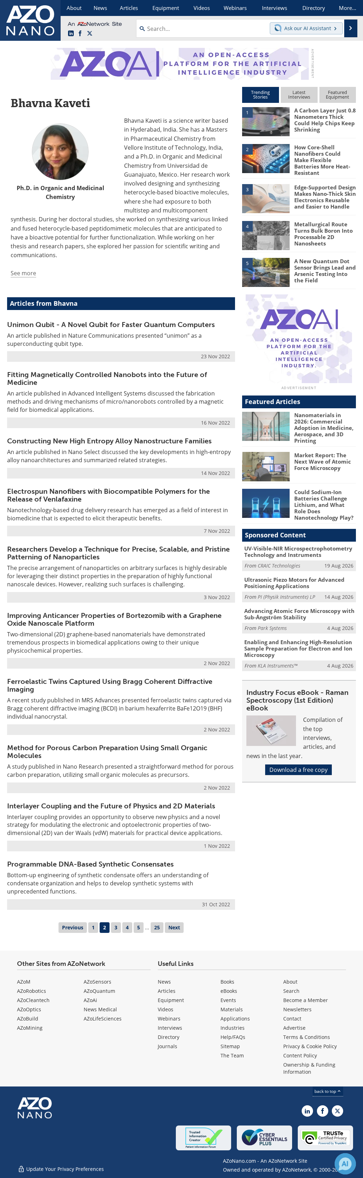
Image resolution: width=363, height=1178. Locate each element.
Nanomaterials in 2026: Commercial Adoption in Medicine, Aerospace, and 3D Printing (323, 427)
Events (228, 1000)
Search (291, 991)
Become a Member (305, 1000)
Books (227, 981)
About (290, 981)
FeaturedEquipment (337, 94)
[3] (266, 198)
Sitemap (230, 1046)
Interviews (170, 1027)
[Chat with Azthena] (345, 1163)
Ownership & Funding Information (309, 1068)
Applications (235, 1018)
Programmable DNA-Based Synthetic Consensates (90, 864)
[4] (266, 235)
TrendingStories (260, 94)
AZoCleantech (33, 1000)
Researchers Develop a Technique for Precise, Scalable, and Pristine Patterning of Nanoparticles (118, 553)
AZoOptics (29, 1009)
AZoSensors (97, 981)
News (164, 981)
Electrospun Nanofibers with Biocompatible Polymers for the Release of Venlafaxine (108, 495)
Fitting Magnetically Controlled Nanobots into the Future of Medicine (107, 378)
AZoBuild (27, 1018)
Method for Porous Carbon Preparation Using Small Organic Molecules (107, 751)
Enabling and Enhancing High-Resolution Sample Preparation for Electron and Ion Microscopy (298, 648)
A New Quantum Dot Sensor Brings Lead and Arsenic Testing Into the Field (325, 271)
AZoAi (90, 1000)
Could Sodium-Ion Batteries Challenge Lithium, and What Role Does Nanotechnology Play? (323, 504)
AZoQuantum (99, 991)
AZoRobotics (31, 991)
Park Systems (272, 628)
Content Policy (300, 1055)
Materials (231, 1009)
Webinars (169, 1018)
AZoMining (30, 1027)
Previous (72, 927)
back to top (325, 1091)
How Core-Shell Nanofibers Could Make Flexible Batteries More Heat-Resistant (322, 160)
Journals (167, 1046)
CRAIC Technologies (279, 565)
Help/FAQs (232, 1037)
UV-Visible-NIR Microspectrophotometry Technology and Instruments (298, 551)
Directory (168, 1037)
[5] (266, 272)
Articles (166, 991)
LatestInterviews (299, 94)
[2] (266, 158)
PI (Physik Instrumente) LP (286, 596)
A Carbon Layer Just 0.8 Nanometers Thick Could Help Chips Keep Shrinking (325, 120)
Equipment (171, 1000)
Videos (165, 1009)
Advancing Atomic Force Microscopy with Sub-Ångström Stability (299, 614)
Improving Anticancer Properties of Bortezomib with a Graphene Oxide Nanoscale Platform (114, 619)
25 (157, 927)
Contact (292, 1018)
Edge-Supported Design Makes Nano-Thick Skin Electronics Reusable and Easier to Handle (325, 197)
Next (174, 927)
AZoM (23, 981)
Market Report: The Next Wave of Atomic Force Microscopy (322, 461)
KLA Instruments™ (277, 665)
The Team (232, 1055)
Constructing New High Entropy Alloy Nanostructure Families (109, 441)
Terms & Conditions (306, 1037)
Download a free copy (298, 770)
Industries (232, 1027)
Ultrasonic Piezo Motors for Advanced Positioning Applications (294, 583)
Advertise (294, 1027)
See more (23, 273)
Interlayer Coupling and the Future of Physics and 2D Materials (111, 806)
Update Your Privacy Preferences (64, 1169)
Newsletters (297, 1009)
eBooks (228, 991)
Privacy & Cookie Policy (310, 1046)
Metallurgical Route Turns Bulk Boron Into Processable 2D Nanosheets (323, 234)
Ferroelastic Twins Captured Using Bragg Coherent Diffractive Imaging (109, 685)
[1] (266, 121)
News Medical (100, 1009)
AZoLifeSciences (103, 1018)
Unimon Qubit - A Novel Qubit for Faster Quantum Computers (111, 324)
